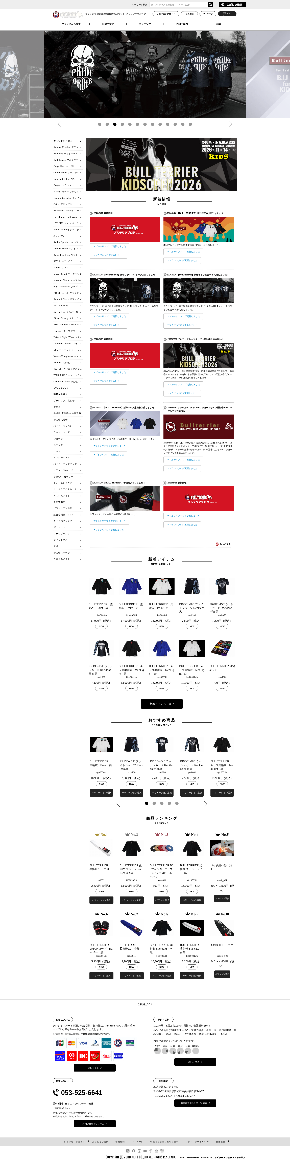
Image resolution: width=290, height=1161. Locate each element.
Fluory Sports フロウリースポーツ (68, 191)
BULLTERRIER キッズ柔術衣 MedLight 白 (191, 670)
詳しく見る (93, 1068)
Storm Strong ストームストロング (68, 318)
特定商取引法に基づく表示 (194, 1103)
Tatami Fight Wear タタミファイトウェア (68, 337)
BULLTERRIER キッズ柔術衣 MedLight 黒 (131, 670)
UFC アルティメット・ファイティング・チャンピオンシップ (68, 350)
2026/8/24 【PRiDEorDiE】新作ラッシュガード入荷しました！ (198, 274)
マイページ (208, 14)
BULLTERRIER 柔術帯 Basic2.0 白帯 (191, 949)
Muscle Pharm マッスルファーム (68, 280)
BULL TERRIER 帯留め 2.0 (222, 668)
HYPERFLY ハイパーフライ (68, 223)
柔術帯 (57, 407)
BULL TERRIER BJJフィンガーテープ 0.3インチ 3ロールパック (161, 871)
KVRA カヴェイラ (63, 261)
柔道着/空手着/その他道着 (67, 413)
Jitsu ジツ (59, 236)
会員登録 (189, 14)
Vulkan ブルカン (62, 362)
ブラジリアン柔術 (63, 508)
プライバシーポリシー (197, 1141)
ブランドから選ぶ (63, 141)
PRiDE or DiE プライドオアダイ (68, 293)
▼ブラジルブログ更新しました (108, 255)
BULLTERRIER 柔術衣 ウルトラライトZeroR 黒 (131, 869)
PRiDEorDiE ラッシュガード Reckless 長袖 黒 (101, 670)
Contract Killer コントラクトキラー (68, 179)
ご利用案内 (182, 24)
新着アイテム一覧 (160, 703)
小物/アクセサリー (63, 476)
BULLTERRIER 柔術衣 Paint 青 (131, 606)
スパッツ (58, 445)
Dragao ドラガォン (64, 185)
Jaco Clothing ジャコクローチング (68, 229)
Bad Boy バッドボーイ (66, 153)
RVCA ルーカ (61, 305)
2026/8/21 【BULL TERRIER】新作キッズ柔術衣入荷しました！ (125, 407)
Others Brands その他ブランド (68, 381)
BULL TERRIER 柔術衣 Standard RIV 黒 (161, 949)
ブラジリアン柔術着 (64, 400)
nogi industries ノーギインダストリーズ (68, 286)
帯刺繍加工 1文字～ (221, 947)
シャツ (57, 451)
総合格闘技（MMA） (65, 514)
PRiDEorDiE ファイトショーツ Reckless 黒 (191, 608)
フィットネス (61, 540)
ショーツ (58, 438)
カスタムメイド (62, 495)
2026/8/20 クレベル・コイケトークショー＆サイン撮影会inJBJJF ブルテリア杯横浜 (200, 409)
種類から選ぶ (61, 394)
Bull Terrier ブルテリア (66, 160)
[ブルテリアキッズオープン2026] (198, 365)
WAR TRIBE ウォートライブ (68, 375)
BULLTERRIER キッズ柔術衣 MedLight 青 (161, 670)
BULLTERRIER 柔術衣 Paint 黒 (101, 606)
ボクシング (59, 527)
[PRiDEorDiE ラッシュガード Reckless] (145, 67)
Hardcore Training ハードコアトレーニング (68, 210)
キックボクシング (63, 521)
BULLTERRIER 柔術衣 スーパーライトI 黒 (191, 869)
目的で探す (108, 24)
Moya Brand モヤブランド (68, 274)
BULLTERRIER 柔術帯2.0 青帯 (130, 947)
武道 (56, 546)
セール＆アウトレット (65, 489)
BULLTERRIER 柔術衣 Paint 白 (161, 606)
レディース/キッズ (63, 470)
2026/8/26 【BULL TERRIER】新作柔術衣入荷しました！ (196, 213)
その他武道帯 (61, 419)
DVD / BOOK (61, 388)
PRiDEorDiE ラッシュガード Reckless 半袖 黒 (221, 608)
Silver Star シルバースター (68, 312)
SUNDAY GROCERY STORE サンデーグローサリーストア (68, 324)
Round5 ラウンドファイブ (68, 299)
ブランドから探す (71, 24)
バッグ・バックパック (65, 464)
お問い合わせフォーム (93, 1123)
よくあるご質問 (100, 1141)
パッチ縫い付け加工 (221, 867)
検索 (218, 24)
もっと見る (225, 544)
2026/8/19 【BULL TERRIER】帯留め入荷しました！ (119, 482)
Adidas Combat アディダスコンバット (68, 147)
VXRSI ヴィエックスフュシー (68, 369)
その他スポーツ (62, 552)
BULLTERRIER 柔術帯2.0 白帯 (100, 867)
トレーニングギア (63, 483)
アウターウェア (62, 457)
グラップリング (62, 533)
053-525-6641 (81, 1092)
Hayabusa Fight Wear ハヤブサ (68, 217)
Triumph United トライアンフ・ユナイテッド (68, 343)
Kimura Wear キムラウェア (68, 248)
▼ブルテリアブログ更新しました (109, 246)
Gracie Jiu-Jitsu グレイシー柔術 (68, 198)
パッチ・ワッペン (63, 426)
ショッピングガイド (166, 14)
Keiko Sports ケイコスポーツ (68, 242)
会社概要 (220, 1141)
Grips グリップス (63, 204)
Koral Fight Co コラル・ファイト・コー (68, 255)
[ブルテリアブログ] (125, 239)
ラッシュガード (62, 432)
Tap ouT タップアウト (66, 331)
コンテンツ (145, 24)
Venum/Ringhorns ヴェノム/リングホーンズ (68, 356)
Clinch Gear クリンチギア (68, 172)
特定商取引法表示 (164, 1141)
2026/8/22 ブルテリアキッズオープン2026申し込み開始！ (196, 339)
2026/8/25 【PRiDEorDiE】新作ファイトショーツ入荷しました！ (125, 274)
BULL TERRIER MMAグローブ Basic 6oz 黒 (100, 949)
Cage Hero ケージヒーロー (68, 166)
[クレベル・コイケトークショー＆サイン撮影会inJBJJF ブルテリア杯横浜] (198, 437)
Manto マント (61, 267)
